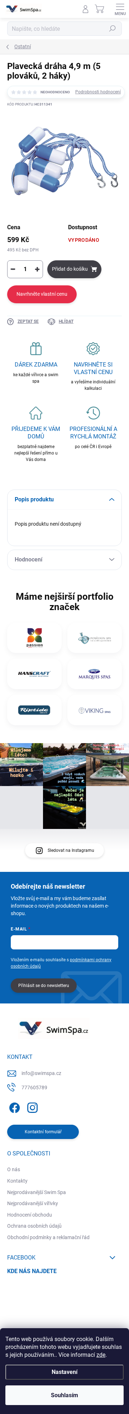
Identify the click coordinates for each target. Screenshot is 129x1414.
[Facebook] (13, 1106)
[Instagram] (31, 1106)
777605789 (34, 1087)
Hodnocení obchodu (29, 1215)
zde (100, 1354)
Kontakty (17, 1181)
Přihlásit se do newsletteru (43, 985)
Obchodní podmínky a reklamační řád (48, 1237)
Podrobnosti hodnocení (98, 91)
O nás (13, 1169)
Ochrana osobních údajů (34, 1226)
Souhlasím (64, 1395)
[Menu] (120, 9)
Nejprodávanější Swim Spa (36, 1192)
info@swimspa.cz (41, 1073)
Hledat (112, 28)
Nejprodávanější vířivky (32, 1203)
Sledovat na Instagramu (71, 850)
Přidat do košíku (70, 269)
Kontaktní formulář (43, 1131)
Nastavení (64, 1372)
